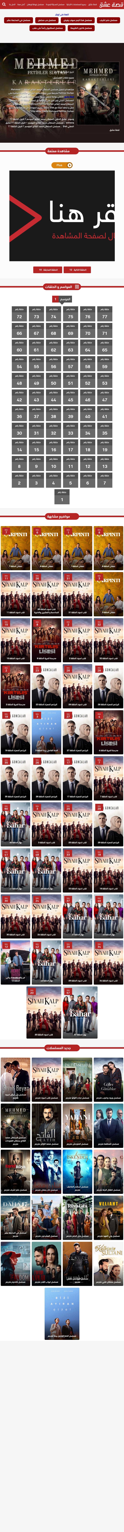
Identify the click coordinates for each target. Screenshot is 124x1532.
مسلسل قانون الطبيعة (81, 28)
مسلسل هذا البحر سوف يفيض (78, 20)
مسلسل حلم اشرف (108, 20)
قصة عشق (92, 4)
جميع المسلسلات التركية (76, 4)
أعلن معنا (21, 4)
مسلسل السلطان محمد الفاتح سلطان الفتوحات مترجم (49, 82)
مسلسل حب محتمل (47, 20)
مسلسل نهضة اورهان (35, 4)
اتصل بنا (12, 4)
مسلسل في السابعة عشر (18, 20)
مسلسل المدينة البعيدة (55, 4)
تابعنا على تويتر (62, 14)
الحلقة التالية (77, 270)
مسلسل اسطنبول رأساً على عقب (47, 28)
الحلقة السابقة (48, 270)
